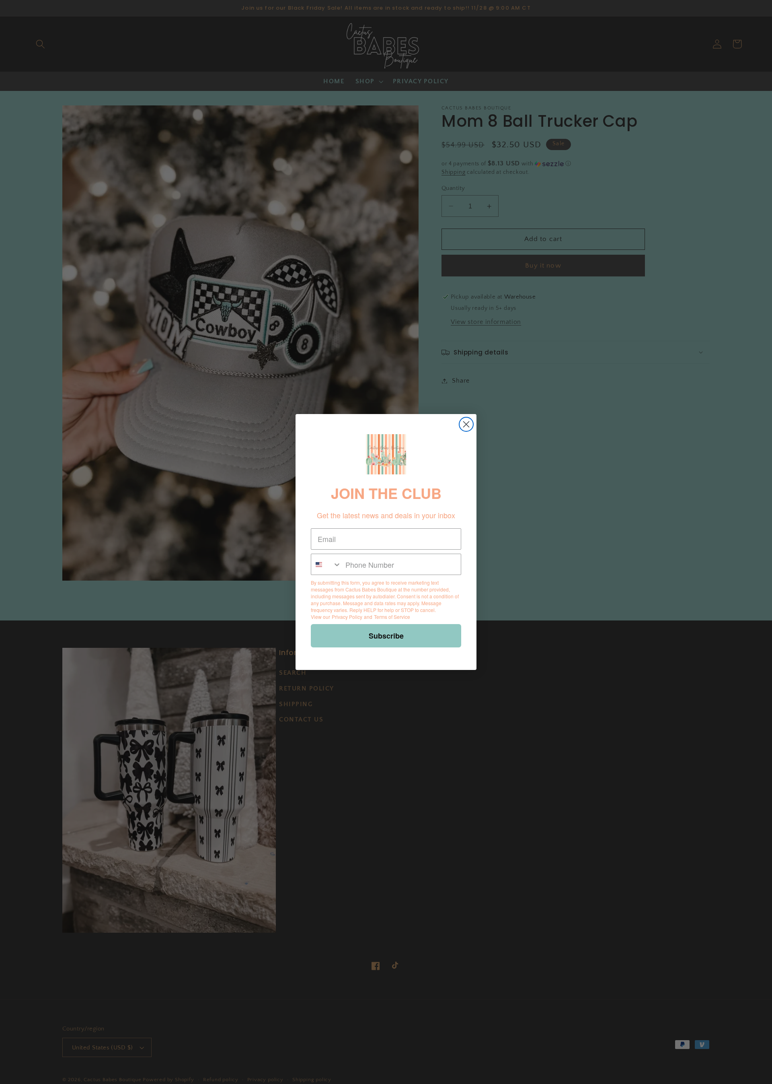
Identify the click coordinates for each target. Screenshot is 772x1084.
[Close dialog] (466, 424)
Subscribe (386, 636)
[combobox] (326, 564)
